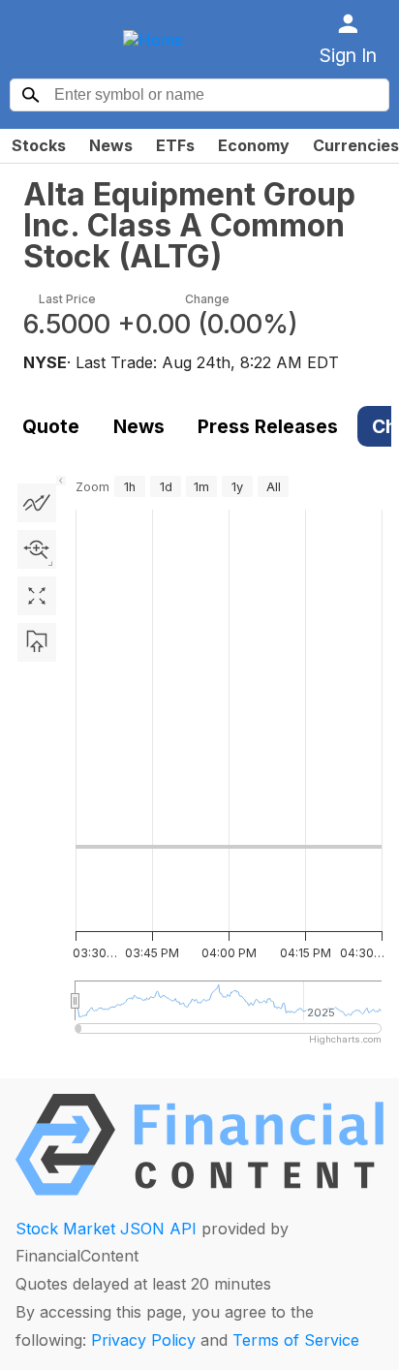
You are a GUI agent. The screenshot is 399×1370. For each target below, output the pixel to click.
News (111, 145)
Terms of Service (295, 1340)
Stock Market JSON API (106, 1228)
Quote (50, 426)
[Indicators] (36, 502)
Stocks (39, 145)
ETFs (175, 145)
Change (207, 299)
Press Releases (268, 426)
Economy (254, 145)
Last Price (67, 299)
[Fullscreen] (36, 595)
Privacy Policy (143, 1340)
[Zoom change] (36, 549)
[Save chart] (36, 642)
